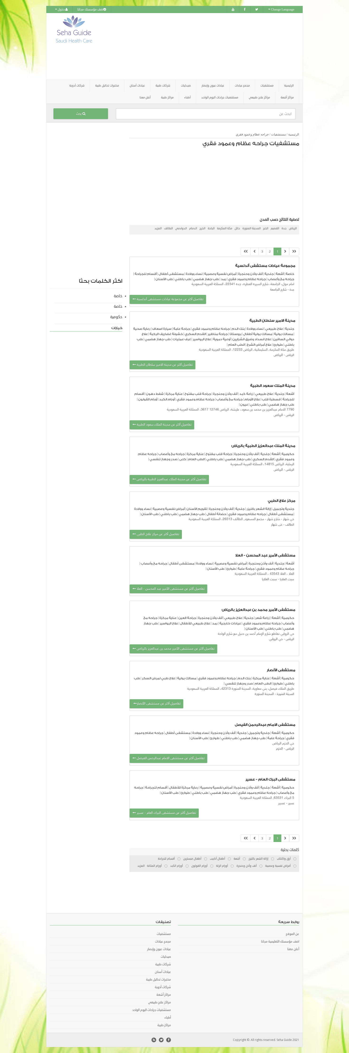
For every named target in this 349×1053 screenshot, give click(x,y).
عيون (244, 404)
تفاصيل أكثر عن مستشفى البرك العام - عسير (166, 813)
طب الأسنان (164, 279)
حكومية (288, 454)
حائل (237, 228)
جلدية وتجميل (283, 509)
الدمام (193, 228)
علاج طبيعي (274, 328)
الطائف (168, 228)
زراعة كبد (246, 394)
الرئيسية (289, 86)
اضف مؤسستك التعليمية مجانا (280, 941)
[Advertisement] (201, 46)
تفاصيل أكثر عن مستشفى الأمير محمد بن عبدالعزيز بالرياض (175, 649)
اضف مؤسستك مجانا (90, 9)
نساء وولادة (194, 274)
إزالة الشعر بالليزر (258, 509)
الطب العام (236, 344)
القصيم (275, 228)
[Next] (254, 251)
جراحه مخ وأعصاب (281, 279)
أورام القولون (147, 399)
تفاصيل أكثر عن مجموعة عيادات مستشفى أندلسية (169, 299)
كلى (182, 459)
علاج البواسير (202, 339)
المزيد (158, 228)
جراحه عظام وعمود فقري (252, 134)
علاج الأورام (252, 399)
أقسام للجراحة (146, 274)
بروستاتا (235, 334)
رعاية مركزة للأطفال (183, 787)
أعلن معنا (145, 98)
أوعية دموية (222, 339)
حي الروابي (276, 639)
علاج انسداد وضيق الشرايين (251, 339)
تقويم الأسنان (197, 509)
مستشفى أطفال (171, 274)
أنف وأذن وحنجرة (250, 274)
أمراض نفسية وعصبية (220, 274)
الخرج (202, 228)
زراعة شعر (262, 618)
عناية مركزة (174, 394)
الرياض (293, 228)
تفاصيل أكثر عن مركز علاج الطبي (157, 534)
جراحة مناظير (218, 334)
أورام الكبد (167, 399)
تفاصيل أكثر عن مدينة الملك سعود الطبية (163, 425)
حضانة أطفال (216, 514)
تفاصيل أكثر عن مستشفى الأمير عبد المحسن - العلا (170, 589)
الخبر (265, 228)
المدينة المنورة (251, 228)
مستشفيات (278, 134)
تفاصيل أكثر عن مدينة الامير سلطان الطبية (164, 365)
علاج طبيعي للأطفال (195, 623)
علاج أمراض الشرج (259, 344)
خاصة (290, 274)
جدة (284, 228)
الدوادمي (181, 228)
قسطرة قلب (271, 399)
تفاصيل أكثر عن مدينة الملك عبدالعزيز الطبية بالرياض (171, 479)
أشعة (280, 274)
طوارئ (278, 344)
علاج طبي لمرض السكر (158, 678)
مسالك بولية (283, 334)
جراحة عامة (181, 328)
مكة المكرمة (224, 228)
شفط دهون (155, 394)
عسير (291, 803)
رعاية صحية (141, 328)
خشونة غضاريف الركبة (166, 334)
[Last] (246, 251)
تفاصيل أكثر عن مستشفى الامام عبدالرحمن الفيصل (170, 758)
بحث (79, 113)
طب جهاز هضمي (206, 279)
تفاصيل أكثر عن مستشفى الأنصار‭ (156, 704)
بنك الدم (238, 328)
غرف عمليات (182, 339)
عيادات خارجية (230, 623)
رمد (223, 279)
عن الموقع (292, 934)
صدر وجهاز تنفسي (163, 459)
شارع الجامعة (278, 290)
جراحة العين (187, 618)
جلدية (269, 274)
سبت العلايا (286, 579)
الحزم (279, 749)
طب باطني (183, 279)
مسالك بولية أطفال (257, 334)
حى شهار (276, 525)
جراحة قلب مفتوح (197, 394)
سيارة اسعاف (161, 328)
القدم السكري (195, 334)
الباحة (211, 228)
